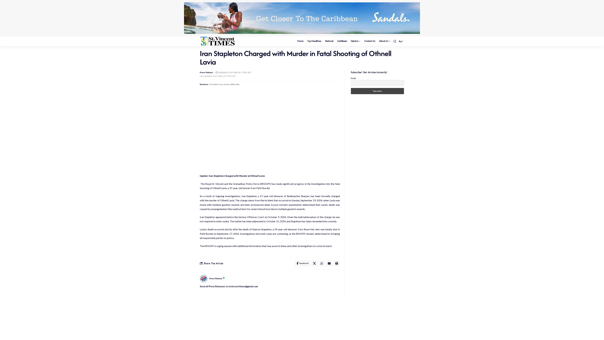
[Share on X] (314, 263)
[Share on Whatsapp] (322, 263)
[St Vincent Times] (218, 41)
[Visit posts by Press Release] (204, 279)
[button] (394, 41)
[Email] (329, 263)
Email (353, 78)
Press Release (206, 72)
